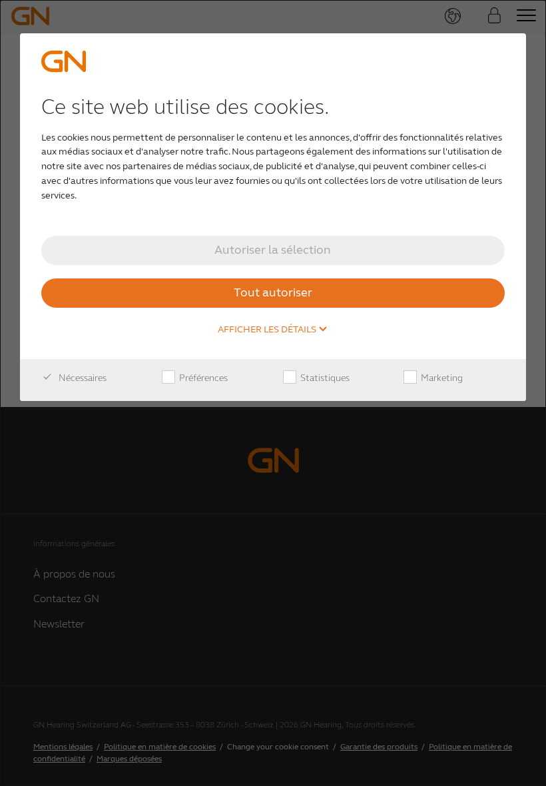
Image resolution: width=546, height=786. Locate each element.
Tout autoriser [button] (273, 292)
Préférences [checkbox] (202, 378)
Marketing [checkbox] (441, 378)
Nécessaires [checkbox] (82, 378)
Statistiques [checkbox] (324, 378)
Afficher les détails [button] (268, 329)
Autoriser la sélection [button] (272, 249)
